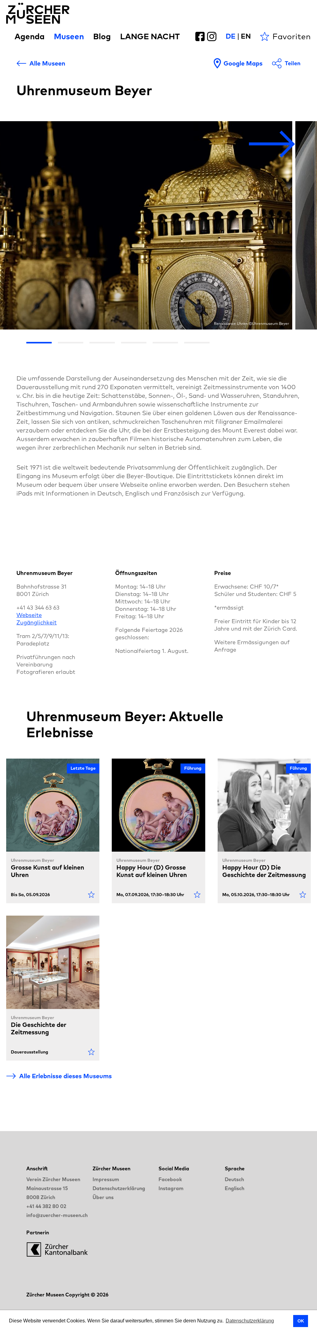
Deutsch (234, 1179)
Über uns (103, 1197)
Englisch (234, 1188)
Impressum (106, 1179)
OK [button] (300, 1320)
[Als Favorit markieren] (91, 894)
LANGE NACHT (150, 36)
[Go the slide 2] (70, 342)
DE (231, 36)
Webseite (29, 615)
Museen (69, 36)
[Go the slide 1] (39, 342)
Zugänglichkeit (36, 622)
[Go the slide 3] (102, 342)
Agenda (30, 36)
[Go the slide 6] (197, 342)
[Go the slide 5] (165, 342)
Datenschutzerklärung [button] (250, 1320)
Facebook (170, 1179)
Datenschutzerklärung (119, 1188)
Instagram (171, 1188)
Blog (102, 36)
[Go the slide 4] (133, 342)
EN (246, 36)
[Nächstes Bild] (272, 144)
